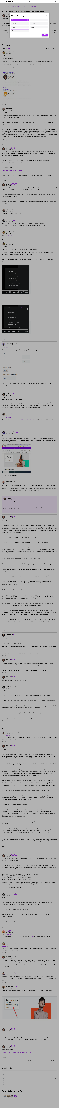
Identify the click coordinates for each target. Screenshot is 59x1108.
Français (33, 23)
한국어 (32, 27)
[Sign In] (55, 1)
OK (45, 34)
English (13, 19)
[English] (9, 2)
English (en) (32, 1)
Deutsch (14, 23)
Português (14, 30)
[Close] (47, 16)
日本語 (13, 27)
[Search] (53, 1)
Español (32, 19)
